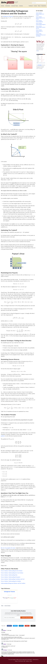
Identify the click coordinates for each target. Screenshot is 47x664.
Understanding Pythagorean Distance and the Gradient (13, 583)
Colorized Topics (14, 5)
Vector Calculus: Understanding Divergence (10, 577)
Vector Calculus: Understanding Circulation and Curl (12, 579)
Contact (35, 5)
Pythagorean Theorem (8, 16)
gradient (3, 435)
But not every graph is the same (8, 547)
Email (27, 625)
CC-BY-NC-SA (20, 661)
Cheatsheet (7, 5)
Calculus (21, 5)
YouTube (27, 661)
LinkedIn (21, 625)
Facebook (9, 625)
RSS (24, 661)
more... (37, 659)
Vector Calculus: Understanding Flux (9, 575)
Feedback (31, 5)
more (38, 50)
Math (2, 605)
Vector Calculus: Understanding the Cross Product (12, 572)
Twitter (15, 625)
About (39, 5)
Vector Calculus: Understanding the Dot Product (11, 570)
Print (33, 625)
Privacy (16, 661)
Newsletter (43, 5)
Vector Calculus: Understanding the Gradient (11, 581)
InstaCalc (40, 65)
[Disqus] (18, 642)
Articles (2, 5)
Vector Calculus (7, 605)
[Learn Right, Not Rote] (7, 2)
